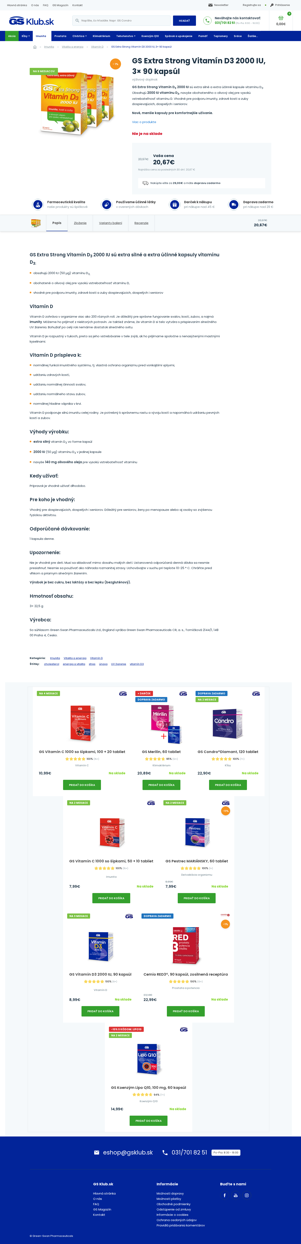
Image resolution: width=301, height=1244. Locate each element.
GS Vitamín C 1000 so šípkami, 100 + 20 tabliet (82, 751)
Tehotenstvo (124, 36)
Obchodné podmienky (173, 1204)
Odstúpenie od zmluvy (174, 1209)
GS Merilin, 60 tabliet (161, 751)
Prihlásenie (282, 5)
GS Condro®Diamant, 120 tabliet (228, 751)
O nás (35, 5)
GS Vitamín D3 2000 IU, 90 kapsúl (100, 974)
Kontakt (77, 5)
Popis (56, 223)
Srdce (238, 36)
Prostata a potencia (185, 988)
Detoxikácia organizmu (196, 875)
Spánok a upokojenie (178, 36)
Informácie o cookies (172, 1215)
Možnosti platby (169, 1199)
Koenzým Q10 (150, 36)
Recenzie (141, 223)
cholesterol (51, 664)
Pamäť (202, 36)
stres (92, 664)
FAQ (45, 5)
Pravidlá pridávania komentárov (181, 1225)
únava (103, 664)
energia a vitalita (74, 664)
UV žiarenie (118, 664)
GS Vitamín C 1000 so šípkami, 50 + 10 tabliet (111, 861)
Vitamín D (97, 46)
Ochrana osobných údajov (177, 1220)
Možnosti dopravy (170, 1193)
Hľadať (184, 21)
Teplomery (221, 36)
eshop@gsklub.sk (128, 1153)
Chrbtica (78, 36)
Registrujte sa (252, 5)
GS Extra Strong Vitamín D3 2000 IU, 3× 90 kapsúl (141, 46)
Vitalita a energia (72, 46)
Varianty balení (110, 223)
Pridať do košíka (82, 785)
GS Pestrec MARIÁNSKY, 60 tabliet (196, 861)
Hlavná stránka (17, 5)
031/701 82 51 (225, 23)
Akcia (12, 36)
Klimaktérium (101, 36)
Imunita (41, 36)
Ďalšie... (253, 36)
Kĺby (24, 36)
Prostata (60, 36)
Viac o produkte (144, 122)
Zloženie (80, 223)
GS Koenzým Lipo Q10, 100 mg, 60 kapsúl (148, 1087)
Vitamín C (82, 765)
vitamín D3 (137, 664)
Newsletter (221, 5)
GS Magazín (60, 5)
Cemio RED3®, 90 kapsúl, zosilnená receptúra (186, 974)
